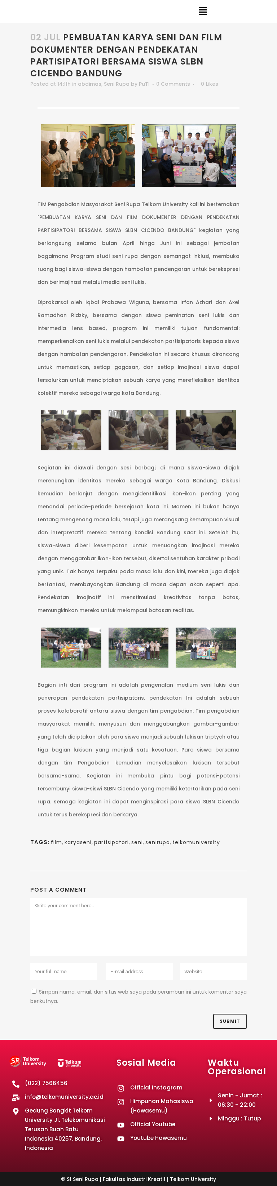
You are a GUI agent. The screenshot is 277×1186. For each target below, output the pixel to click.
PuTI (144, 84)
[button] (202, 11)
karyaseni (78, 842)
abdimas (89, 84)
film (56, 842)
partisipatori (111, 842)
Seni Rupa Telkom (137, 204)
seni (137, 842)
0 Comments (173, 84)
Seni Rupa (116, 84)
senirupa (157, 842)
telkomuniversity (196, 842)
